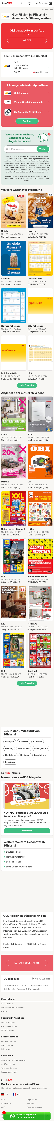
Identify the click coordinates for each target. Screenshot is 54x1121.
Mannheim (24, 742)
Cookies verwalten (35, 1107)
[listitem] (13, 215)
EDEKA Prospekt (8, 1022)
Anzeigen (46, 9)
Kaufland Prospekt (9, 1026)
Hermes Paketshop (15, 856)
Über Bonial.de (7, 1004)
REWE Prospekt (8, 1030)
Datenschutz (6, 1103)
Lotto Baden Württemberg (19, 866)
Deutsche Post (13, 852)
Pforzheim (39, 755)
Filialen (25, 986)
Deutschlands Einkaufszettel (13, 1060)
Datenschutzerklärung (38, 172)
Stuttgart (9, 742)
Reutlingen (10, 762)
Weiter (42, 149)
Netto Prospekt (7, 1045)
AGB (3, 1107)
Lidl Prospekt (6, 1049)
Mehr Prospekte (27, 385)
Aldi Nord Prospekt (9, 1041)
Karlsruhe (37, 742)
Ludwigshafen (41, 748)
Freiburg (9, 748)
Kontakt (30, 1103)
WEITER (27, 40)
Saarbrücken (24, 748)
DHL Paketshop (13, 861)
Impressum (32, 1099)
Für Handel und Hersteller (12, 1007)
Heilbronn (24, 755)
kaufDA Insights (8, 1064)
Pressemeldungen (9, 1072)
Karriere (4, 1011)
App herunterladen (9, 1068)
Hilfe (3, 1099)
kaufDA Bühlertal (10, 986)
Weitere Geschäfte (39, 986)
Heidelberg (10, 755)
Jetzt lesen (27, 830)
